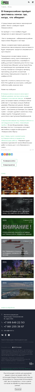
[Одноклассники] (5, 154)
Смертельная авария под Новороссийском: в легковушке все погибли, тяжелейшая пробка (17, 123)
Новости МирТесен (8, 307)
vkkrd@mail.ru (9, 330)
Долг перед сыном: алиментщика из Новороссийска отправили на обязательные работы (13, 138)
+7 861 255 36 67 (14, 326)
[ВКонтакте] (2, 154)
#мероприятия (9, 165)
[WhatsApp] (9, 154)
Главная (3, 7)
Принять (18, 389)
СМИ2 (3, 173)
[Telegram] (12, 154)
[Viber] (7, 154)
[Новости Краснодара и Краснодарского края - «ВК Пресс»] (5, 2)
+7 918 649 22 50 (14, 322)
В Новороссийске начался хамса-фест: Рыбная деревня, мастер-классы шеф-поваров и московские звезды (15, 96)
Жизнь (10, 7)
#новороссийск (9, 161)
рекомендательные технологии (10, 368)
